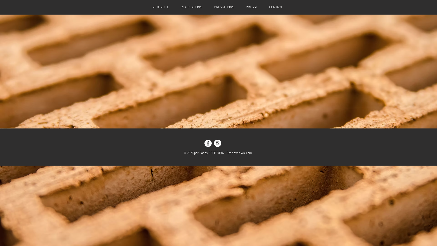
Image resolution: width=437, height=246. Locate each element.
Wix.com (246, 153)
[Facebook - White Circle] (208, 143)
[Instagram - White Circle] (217, 143)
